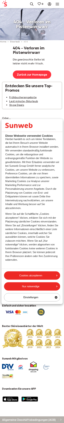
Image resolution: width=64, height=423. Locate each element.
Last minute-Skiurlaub (23, 101)
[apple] (10, 399)
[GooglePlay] (29, 399)
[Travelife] (7, 376)
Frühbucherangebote (23, 97)
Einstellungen (30, 297)
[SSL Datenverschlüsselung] (41, 312)
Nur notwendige (30, 286)
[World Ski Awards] (32, 338)
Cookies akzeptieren (30, 275)
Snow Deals (16, 105)
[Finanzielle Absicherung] (20, 367)
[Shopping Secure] (33, 367)
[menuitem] (6, 4)
